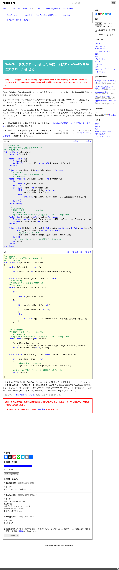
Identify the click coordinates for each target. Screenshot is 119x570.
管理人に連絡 (100, 134)
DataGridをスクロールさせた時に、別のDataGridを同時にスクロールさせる (38, 15)
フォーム (98, 44)
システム (98, 61)
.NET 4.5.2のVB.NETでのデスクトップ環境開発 (105, 87)
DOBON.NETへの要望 (103, 131)
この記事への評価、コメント (19, 20)
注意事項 (41, 409)
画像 (97, 56)
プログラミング (14, 9)
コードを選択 (85, 141)
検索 (97, 124)
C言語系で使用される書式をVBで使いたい (105, 81)
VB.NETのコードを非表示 (105, 31)
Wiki (96, 129)
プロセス (98, 64)
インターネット (101, 59)
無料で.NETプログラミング (105, 69)
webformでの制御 (101, 92)
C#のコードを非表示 (105, 35)
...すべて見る (100, 72)
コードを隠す (72, 141)
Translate (112, 115)
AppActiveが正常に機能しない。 (105, 101)
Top (4, 9)
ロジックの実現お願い (103, 96)
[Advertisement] (47, 41)
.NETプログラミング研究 (25, 395)
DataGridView (100, 49)
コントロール (100, 46)
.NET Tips (27, 9)
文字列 (97, 54)
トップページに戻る (102, 137)
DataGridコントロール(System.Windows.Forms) (53, 9)
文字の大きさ (107, 23)
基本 (97, 67)
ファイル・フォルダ (102, 51)
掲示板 (20, 531)
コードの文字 (107, 27)
